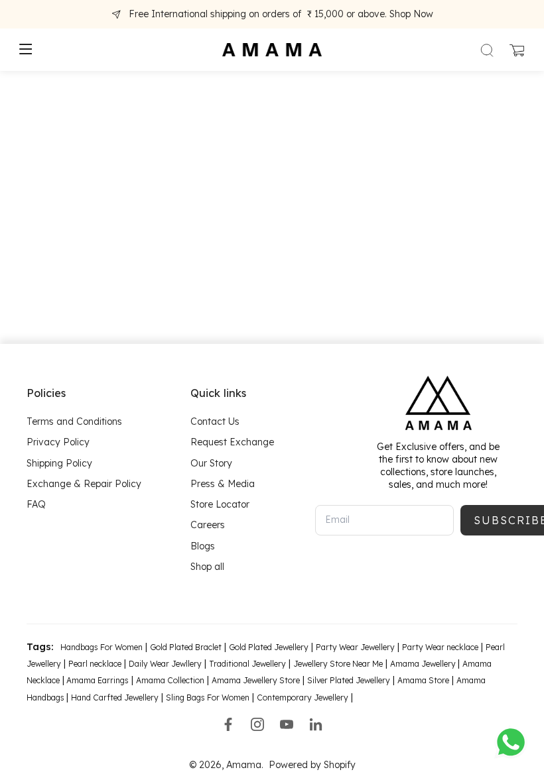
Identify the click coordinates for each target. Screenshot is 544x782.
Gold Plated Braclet (186, 647)
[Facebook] (228, 724)
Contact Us (214, 421)
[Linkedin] (315, 724)
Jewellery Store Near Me (338, 664)
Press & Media (222, 484)
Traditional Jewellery (247, 664)
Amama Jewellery (424, 664)
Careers (207, 525)
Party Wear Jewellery (355, 647)
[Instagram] (257, 724)
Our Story (211, 463)
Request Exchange (232, 442)
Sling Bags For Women (207, 697)
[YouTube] (286, 724)
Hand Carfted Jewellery (115, 697)
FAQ (36, 504)
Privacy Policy (58, 442)
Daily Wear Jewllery (165, 664)
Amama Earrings (96, 680)
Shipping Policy (59, 463)
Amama (243, 765)
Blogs (202, 546)
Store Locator (219, 504)
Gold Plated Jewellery (268, 647)
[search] (487, 49)
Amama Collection (170, 680)
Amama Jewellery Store (256, 680)
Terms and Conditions (74, 421)
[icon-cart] (516, 49)
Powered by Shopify (312, 765)
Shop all (207, 567)
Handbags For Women (101, 647)
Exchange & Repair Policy (84, 484)
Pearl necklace (94, 664)
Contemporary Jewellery (302, 697)
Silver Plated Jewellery (348, 680)
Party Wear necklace (440, 647)
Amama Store (423, 680)
